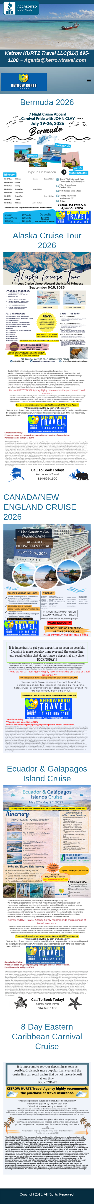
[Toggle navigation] (89, 81)
